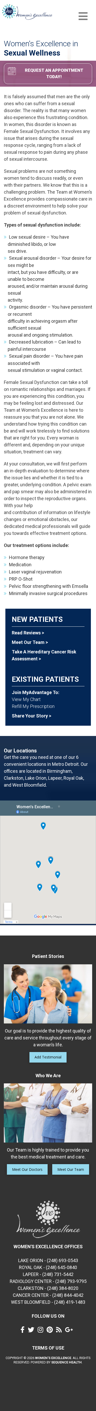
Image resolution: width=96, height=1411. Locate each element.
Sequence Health (66, 1362)
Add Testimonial (48, 1057)
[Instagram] (42, 1331)
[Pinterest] (51, 1331)
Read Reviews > (28, 632)
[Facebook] (23, 1331)
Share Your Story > (31, 715)
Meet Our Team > (30, 642)
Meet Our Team (70, 1169)
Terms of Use (48, 1348)
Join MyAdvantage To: (35, 692)
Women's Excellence (53, 1358)
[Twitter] (32, 1331)
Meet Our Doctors (27, 1169)
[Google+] (70, 1331)
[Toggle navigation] (83, 16)
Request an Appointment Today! (54, 73)
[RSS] (60, 1331)
